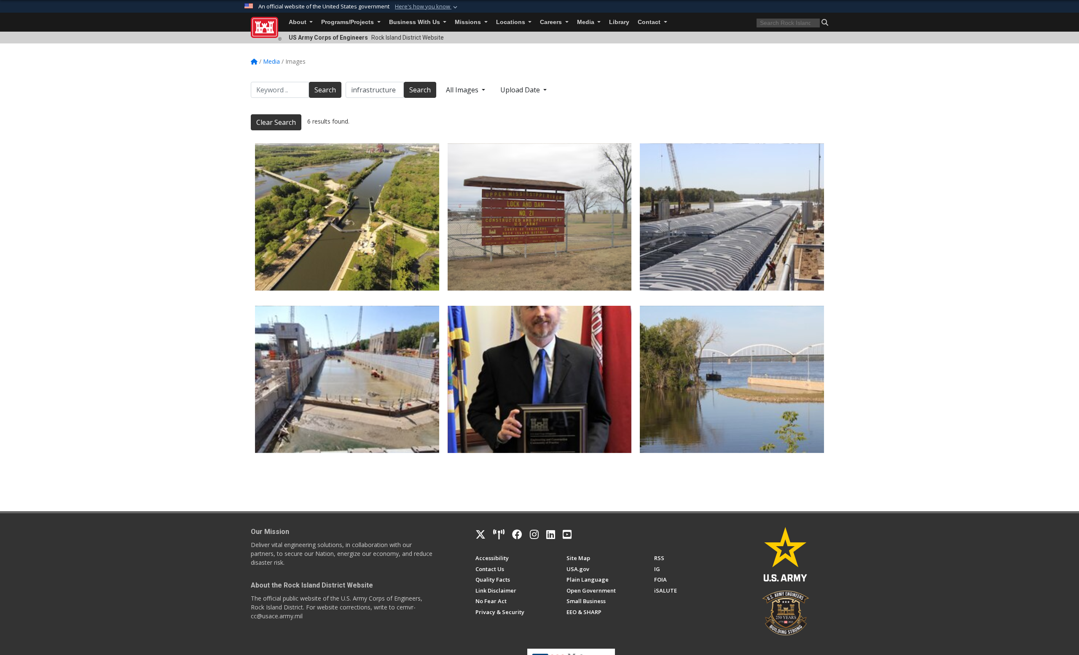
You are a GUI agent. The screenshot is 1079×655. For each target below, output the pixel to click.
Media (586, 22)
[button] (427, 7)
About (298, 22)
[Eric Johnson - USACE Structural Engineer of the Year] (540, 379)
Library (619, 22)
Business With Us (415, 22)
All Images (463, 89)
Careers (552, 22)
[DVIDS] (499, 534)
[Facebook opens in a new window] (517, 534)
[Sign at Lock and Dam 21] (540, 217)
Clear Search (276, 122)
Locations (511, 22)
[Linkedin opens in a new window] (550, 534)
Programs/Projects (348, 22)
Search (325, 89)
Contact (650, 22)
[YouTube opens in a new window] (567, 534)
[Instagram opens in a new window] (534, 534)
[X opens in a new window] (480, 534)
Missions (469, 22)
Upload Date (521, 89)
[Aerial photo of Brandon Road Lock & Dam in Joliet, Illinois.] (347, 217)
